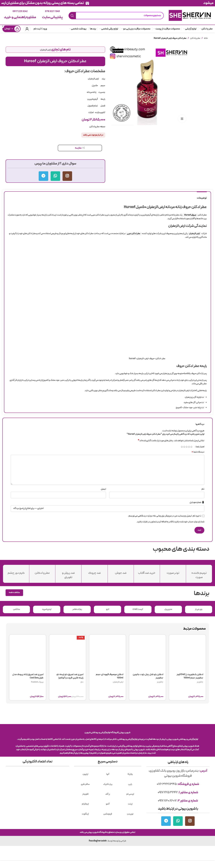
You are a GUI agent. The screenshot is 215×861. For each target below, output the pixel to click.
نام (202, 489)
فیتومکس (107, 814)
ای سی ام (130, 794)
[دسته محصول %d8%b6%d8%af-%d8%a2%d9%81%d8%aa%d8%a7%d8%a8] (146, 571)
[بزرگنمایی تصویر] (182, 119)
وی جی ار (198, 609)
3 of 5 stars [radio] (186, 447)
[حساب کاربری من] (27, 29)
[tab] (202, 196)
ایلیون (85, 774)
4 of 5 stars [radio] (184, 447)
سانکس (16, 609)
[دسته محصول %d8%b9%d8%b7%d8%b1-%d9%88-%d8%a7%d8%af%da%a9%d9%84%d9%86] (42, 571)
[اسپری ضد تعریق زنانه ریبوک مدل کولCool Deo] (27, 653)
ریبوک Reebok (37, 682)
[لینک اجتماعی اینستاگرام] (67, 176)
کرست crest (138, 609)
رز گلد (107, 794)
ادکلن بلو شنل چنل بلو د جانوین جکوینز (148, 676)
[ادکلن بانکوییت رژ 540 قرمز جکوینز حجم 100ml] (187, 653)
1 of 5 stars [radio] (191, 447)
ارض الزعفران (45, 50)
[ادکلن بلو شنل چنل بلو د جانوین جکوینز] (147, 653)
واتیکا (130, 774)
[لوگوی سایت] (190, 15)
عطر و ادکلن (195, 38)
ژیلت (130, 804)
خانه (206, 38)
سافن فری (85, 784)
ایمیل (103, 489)
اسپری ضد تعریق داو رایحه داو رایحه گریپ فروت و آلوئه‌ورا (69, 676)
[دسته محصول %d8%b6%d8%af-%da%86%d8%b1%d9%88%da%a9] (94, 571)
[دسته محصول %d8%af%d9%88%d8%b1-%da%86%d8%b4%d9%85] (16, 571)
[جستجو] (72, 15)
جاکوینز (200, 682)
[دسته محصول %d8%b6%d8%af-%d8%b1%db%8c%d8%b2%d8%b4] (68, 573)
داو (82, 682)
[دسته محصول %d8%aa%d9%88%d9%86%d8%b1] (173, 571)
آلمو (107, 804)
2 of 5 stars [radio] (189, 447)
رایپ (130, 784)
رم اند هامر (77, 609)
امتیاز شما (200, 447)
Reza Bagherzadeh (98, 841)
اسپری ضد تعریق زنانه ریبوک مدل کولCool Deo (27, 676)
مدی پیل (168, 609)
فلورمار (85, 794)
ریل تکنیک (107, 784)
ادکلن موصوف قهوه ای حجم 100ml (109, 676)
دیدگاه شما (198, 452)
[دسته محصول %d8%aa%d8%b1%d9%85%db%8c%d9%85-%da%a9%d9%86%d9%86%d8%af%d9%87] (199, 573)
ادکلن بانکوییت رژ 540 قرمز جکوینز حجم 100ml (190, 676)
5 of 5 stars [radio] (182, 447)
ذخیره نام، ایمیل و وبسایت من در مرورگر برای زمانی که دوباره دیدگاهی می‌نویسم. (164, 516)
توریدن (130, 814)
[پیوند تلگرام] (43, 176)
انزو (107, 609)
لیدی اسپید (46, 609)
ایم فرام (85, 804)
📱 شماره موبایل (197, 502)
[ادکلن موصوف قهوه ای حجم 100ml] (107, 653)
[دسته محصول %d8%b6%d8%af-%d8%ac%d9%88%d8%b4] (120, 571)
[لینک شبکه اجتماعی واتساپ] (55, 176)
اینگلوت (85, 814)
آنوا (107, 774)
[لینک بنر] (107, 3)
